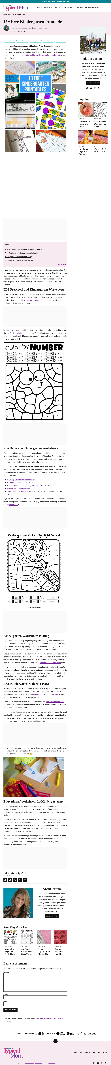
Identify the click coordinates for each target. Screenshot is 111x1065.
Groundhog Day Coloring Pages (45, 694)
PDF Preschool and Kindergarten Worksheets (23, 249)
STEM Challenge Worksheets (19, 488)
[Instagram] (87, 88)
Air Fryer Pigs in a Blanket (83, 151)
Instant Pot (68, 7)
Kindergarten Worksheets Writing (18, 257)
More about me (93, 83)
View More (61, 264)
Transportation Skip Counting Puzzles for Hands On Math (30, 485)
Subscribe (88, 1052)
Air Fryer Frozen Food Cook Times (27, 951)
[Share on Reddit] (61, 41)
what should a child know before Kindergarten (43, 55)
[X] (95, 88)
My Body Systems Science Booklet (21, 480)
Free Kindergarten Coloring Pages (19, 260)
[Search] (106, 7)
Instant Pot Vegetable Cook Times (10, 951)
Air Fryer (79, 7)
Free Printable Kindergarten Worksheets (21, 253)
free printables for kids (55, 702)
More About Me (52, 916)
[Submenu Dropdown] (41, 7)
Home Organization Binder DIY (44, 951)
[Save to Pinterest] (22, 41)
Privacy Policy (38, 1063)
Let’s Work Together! (100, 1052)
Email (5, 1001)
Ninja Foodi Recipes (91, 7)
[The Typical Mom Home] (16, 7)
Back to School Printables (50, 663)
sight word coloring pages (34, 300)
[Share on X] (48, 41)
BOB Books (13, 505)
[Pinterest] (99, 88)
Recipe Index (48, 7)
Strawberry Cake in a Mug (84, 124)
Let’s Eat (58, 7)
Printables (21, 14)
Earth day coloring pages (20, 333)
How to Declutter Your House (59, 951)
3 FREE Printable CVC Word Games (21, 483)
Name (5, 994)
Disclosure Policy (29, 1063)
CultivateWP (52, 1063)
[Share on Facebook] (9, 41)
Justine (14, 28)
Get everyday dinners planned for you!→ (55, 1)
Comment (7, 972)
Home (5, 14)
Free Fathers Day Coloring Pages (100, 124)
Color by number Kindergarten (19, 491)
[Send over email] (35, 41)
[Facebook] (91, 88)
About (39, 7)
